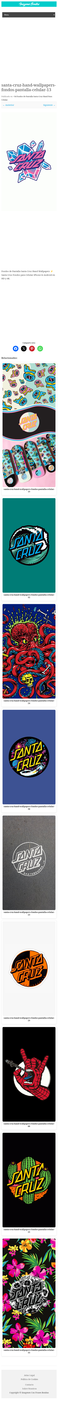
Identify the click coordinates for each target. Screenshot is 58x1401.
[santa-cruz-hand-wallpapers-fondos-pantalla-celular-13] (29, 161)
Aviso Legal (29, 1375)
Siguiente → (49, 104)
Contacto (29, 1384)
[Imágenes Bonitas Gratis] (29, 6)
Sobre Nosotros (29, 1388)
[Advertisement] (29, 48)
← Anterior (8, 104)
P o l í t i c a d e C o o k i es (29, 1379)
